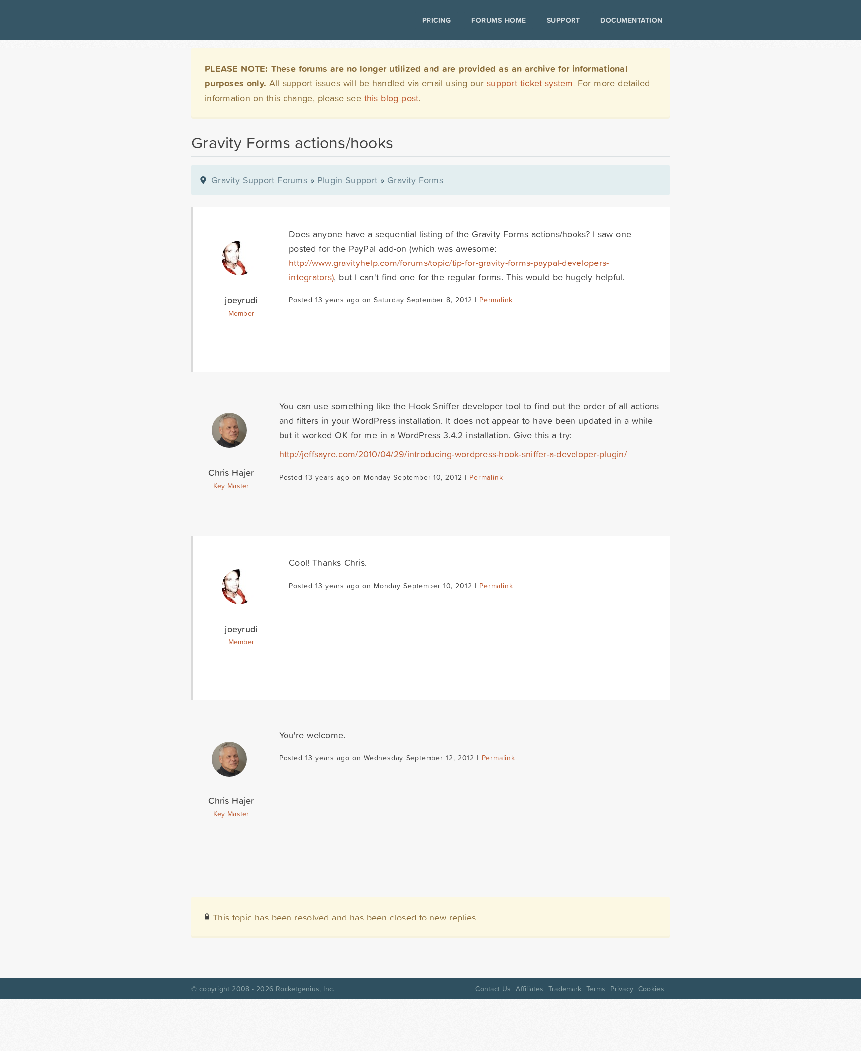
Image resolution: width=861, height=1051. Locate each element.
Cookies (651, 989)
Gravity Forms (415, 180)
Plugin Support (347, 180)
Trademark (564, 989)
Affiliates (529, 989)
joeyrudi (241, 300)
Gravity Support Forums (259, 180)
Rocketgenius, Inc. (305, 989)
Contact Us (493, 989)
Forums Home (498, 20)
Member (241, 313)
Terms (595, 989)
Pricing (436, 20)
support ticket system (530, 83)
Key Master (231, 486)
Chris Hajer (231, 472)
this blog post (391, 98)
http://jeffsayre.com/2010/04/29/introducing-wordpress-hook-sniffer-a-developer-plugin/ (453, 454)
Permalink (496, 300)
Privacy (621, 989)
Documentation (631, 20)
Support (563, 20)
